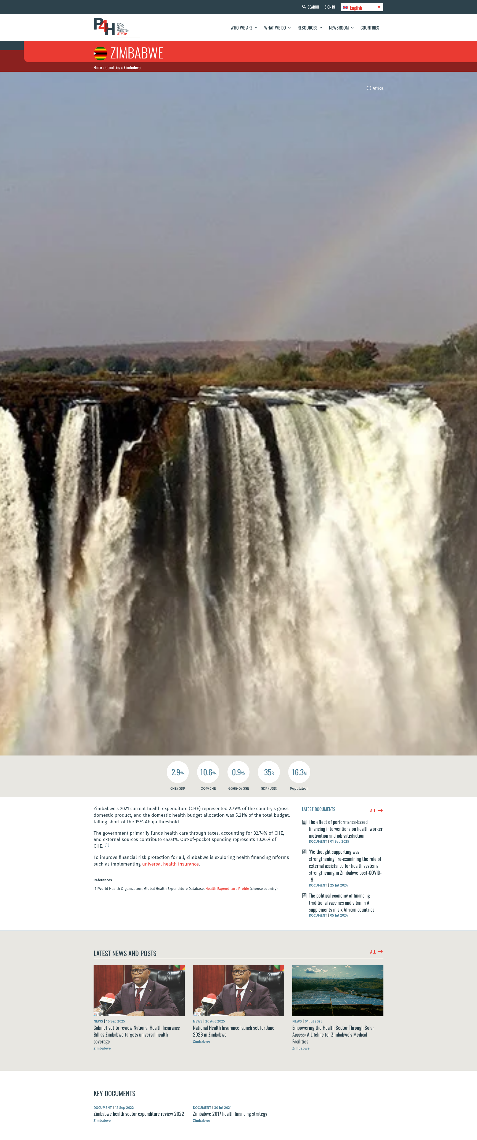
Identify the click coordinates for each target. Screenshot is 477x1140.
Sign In (330, 7)
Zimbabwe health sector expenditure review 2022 (139, 1113)
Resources (307, 27)
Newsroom (339, 27)
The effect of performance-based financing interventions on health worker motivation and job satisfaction (346, 828)
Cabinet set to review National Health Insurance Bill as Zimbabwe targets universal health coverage (137, 1034)
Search (313, 7)
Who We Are (241, 27)
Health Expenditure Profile (227, 889)
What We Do (275, 27)
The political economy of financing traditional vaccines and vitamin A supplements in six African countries (342, 902)
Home (98, 67)
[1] (107, 844)
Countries (370, 27)
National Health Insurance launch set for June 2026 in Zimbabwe (233, 1031)
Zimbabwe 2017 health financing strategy (230, 1113)
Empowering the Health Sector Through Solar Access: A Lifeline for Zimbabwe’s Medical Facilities (333, 1034)
